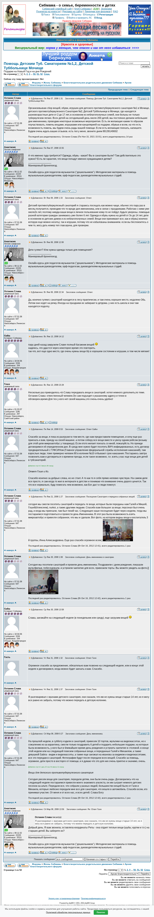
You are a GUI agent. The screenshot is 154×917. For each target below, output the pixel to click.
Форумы (36, 82)
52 (41, 74)
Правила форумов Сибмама (77, 21)
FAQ (115, 11)
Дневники (106, 9)
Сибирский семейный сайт (57, 9)
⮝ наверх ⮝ (10, 141)
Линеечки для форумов (98, 11)
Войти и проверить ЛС (80, 17)
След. (47, 74)
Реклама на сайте (72, 11)
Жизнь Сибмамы (52, 82)
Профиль (59, 17)
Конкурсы (90, 14)
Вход (99, 17)
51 (38, 74)
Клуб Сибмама (82, 9)
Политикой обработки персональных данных (68, 912)
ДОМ (96, 9)
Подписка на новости (48, 11)
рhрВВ (71, 903)
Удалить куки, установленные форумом (64, 898)
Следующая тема (139, 89)
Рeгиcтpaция (106, 14)
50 (34, 74)
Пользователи (61, 14)
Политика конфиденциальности (93, 898)
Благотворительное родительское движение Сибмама (93, 82)
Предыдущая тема (118, 89)
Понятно (101, 912)
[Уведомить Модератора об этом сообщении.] (148, 98)
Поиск (47, 14)
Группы (77, 14)
